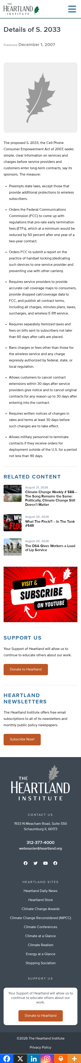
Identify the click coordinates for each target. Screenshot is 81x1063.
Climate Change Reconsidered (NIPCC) (40, 918)
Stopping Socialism (41, 963)
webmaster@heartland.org (40, 848)
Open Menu (72, 9)
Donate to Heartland (26, 669)
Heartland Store (40, 900)
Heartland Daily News (40, 891)
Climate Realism (40, 945)
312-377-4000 (40, 842)
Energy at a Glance (40, 954)
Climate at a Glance (40, 936)
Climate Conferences (40, 927)
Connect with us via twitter (35, 863)
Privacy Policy (40, 1047)
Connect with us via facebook (25, 863)
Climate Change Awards (41, 909)
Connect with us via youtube (45, 863)
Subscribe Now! (22, 739)
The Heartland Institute (22, 9)
